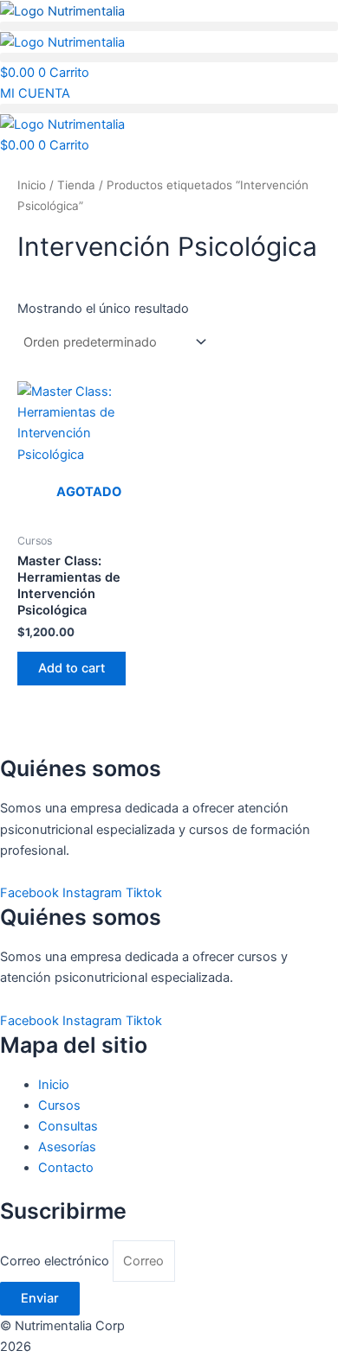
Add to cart (71, 668)
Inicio (31, 185)
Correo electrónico (56, 1261)
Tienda (76, 185)
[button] (169, 26)
